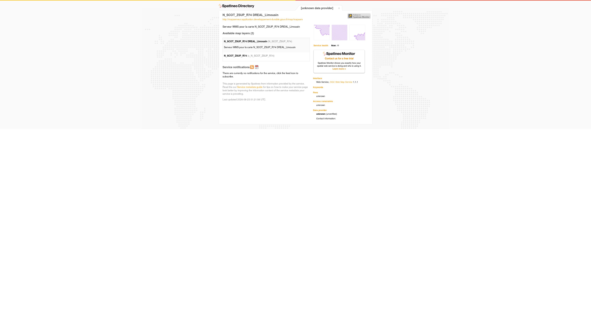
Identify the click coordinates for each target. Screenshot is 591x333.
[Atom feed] (252, 69)
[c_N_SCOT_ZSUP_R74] (322, 39)
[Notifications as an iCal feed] (257, 69)
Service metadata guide (250, 86)
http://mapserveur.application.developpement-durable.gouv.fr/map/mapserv (263, 19)
